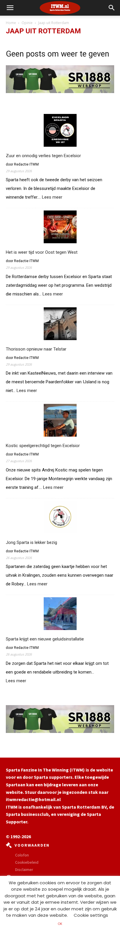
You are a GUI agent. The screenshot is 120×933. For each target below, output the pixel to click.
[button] (112, 8)
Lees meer (52, 197)
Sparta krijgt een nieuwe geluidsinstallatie (45, 639)
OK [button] (60, 923)
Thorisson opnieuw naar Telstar (36, 349)
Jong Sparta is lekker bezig (31, 542)
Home (11, 22)
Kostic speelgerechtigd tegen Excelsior (43, 445)
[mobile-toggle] (10, 8)
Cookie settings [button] (91, 915)
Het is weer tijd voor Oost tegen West (41, 252)
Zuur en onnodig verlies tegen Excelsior (43, 155)
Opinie (27, 22)
